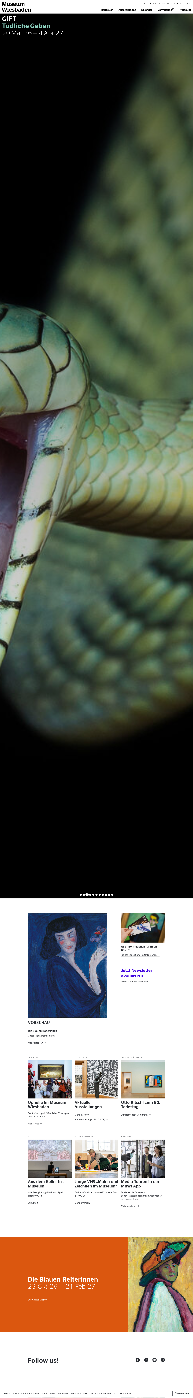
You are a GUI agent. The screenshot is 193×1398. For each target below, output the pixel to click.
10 (109, 895)
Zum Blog (33, 1202)
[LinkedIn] (163, 1360)
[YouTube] (154, 1360)
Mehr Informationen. (117, 1393)
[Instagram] (146, 1360)
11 (112, 895)
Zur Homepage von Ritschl (135, 1114)
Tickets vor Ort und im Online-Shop (139, 954)
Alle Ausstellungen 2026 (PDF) (90, 1119)
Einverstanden (182, 1393)
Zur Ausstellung (36, 1299)
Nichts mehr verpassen (133, 981)
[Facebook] (138, 1360)
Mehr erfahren (36, 1042)
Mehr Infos (34, 1123)
